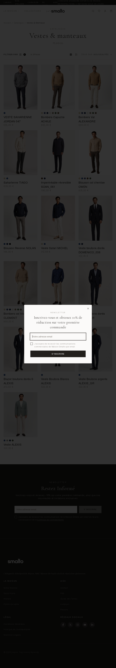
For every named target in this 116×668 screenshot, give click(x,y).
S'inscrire (58, 354)
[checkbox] (31, 344)
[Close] (88, 308)
